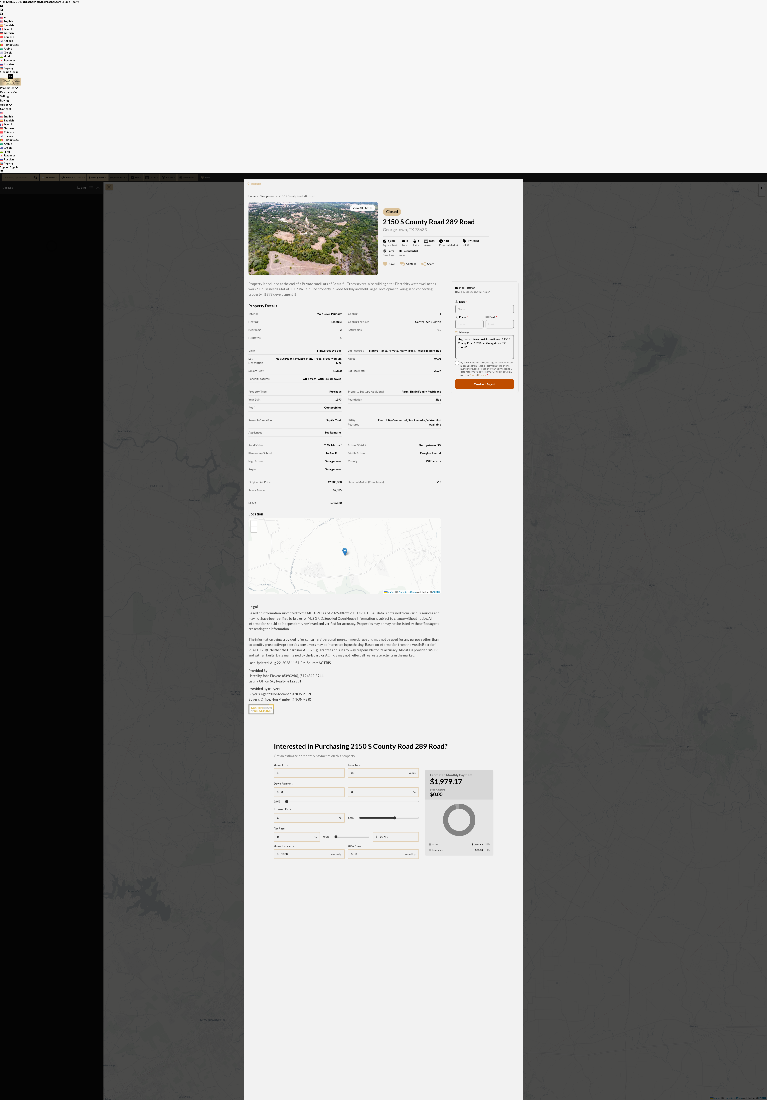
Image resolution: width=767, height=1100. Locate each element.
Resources (7, 92)
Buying (4, 100)
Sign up (4, 72)
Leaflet (390, 592)
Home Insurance (284, 846)
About (4, 104)
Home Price (281, 765)
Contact (5, 108)
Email (493, 316)
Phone (463, 316)
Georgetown (267, 196)
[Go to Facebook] (1, 5)
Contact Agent (485, 384)
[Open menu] (1, 171)
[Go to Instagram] (1, 9)
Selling (4, 96)
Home (251, 196)
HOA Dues (354, 846)
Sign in (14, 72)
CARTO (436, 592)
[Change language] (3, 18)
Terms (473, 375)
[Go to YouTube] (1, 13)
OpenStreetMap (407, 592)
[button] (344, 552)
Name (463, 301)
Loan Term (354, 765)
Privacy (482, 375)
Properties (7, 88)
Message (464, 332)
